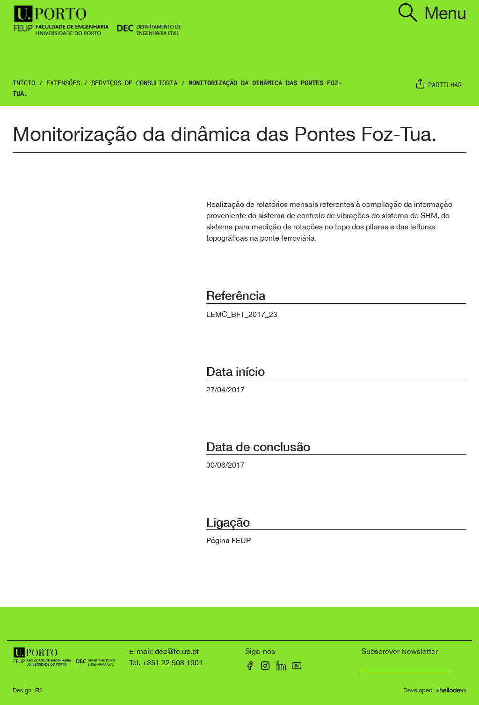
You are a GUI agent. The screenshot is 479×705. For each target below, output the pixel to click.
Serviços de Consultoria (134, 82)
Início (24, 82)
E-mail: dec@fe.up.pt (164, 651)
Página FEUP (228, 540)
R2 (39, 690)
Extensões (63, 82)
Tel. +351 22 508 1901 (166, 662)
